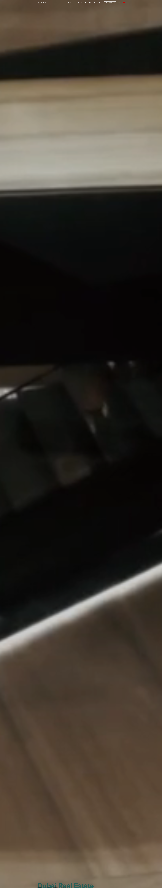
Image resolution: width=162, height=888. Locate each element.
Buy (69, 2)
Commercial (92, 2)
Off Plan (84, 2)
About (100, 2)
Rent (73, 2)
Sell (78, 2)
